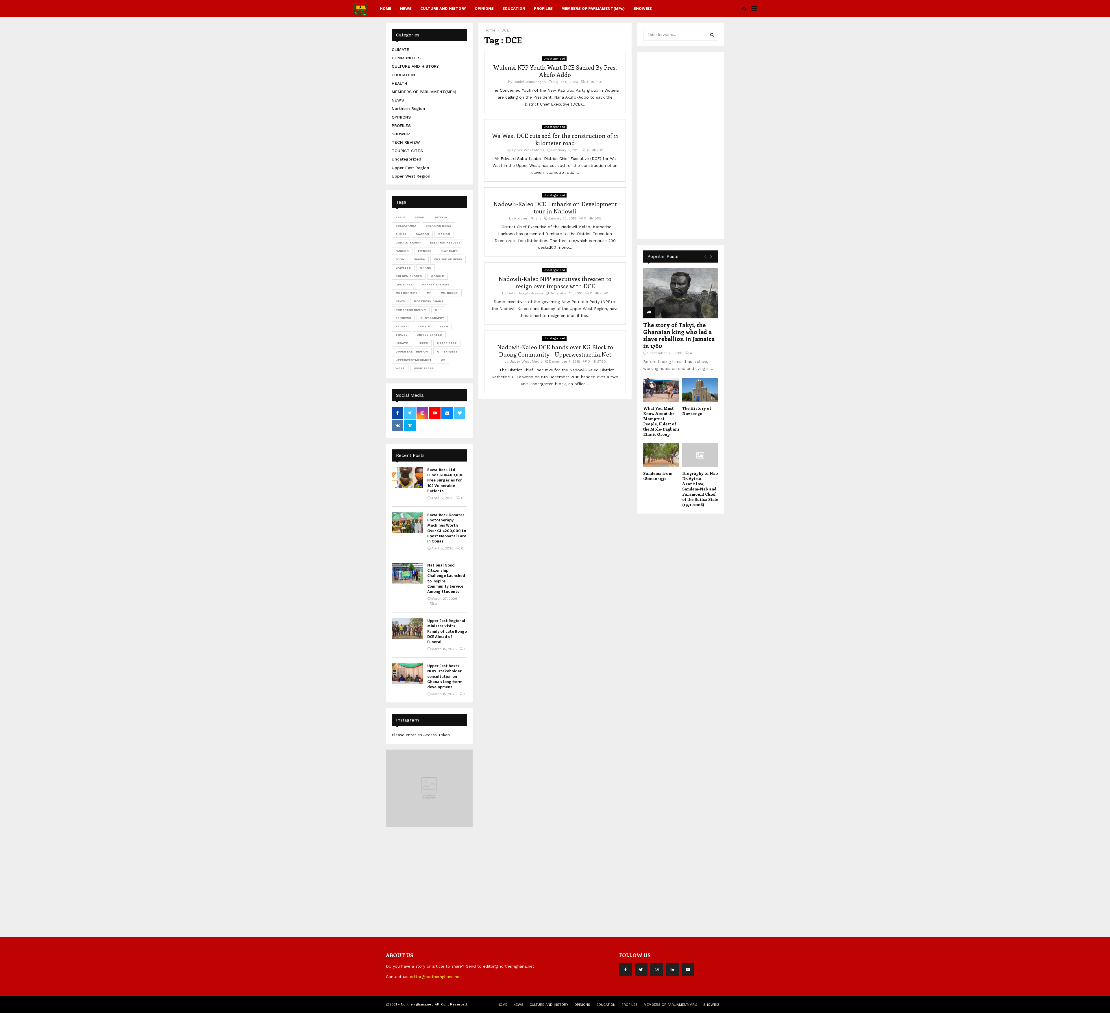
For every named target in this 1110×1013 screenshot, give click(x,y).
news (400, 301)
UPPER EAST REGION (411, 351)
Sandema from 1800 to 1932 (657, 475)
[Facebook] (625, 969)
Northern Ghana (527, 218)
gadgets (403, 267)
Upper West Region (411, 176)
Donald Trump (408, 242)
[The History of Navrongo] (700, 390)
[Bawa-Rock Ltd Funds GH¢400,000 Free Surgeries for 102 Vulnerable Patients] (407, 477)
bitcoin (441, 217)
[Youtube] (688, 969)
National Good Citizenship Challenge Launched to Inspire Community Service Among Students (446, 578)
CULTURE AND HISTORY (443, 8)
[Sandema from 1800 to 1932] (661, 455)
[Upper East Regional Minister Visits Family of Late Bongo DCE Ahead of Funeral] (407, 628)
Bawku (420, 217)
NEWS (406, 8)
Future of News (448, 259)
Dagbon (422, 234)
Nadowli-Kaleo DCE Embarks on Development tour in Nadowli (555, 207)
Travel (401, 334)
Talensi (401, 326)
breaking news (438, 225)
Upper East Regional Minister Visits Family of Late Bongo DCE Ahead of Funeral (447, 631)
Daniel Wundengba (529, 82)
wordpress (424, 368)
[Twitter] (641, 969)
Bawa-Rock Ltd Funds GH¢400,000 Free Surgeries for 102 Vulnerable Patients (445, 480)
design (444, 234)
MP (429, 292)
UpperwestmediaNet (413, 359)
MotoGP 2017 (406, 292)
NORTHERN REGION (410, 309)
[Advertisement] (686, 144)
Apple (400, 217)
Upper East (447, 343)
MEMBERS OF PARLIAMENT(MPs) (593, 8)
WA (443, 359)
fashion (402, 250)
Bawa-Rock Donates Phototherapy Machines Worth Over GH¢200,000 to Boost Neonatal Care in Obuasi (446, 528)
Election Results (445, 242)
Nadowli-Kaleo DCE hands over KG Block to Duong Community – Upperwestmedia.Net (555, 350)
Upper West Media (528, 150)
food (399, 259)
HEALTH (399, 83)
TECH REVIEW (406, 142)
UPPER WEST (447, 351)
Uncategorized (554, 58)
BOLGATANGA (405, 225)
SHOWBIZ (642, 8)
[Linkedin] (672, 969)
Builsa (400, 234)
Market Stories (435, 284)
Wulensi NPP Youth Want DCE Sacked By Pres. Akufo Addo (555, 70)
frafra (419, 259)
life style (403, 284)
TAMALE (424, 326)
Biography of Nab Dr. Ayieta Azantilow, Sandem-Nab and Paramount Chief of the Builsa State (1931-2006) (700, 488)
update (401, 343)
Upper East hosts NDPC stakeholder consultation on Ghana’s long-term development (444, 676)
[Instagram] (656, 969)
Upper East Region (410, 167)
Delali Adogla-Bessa (525, 293)
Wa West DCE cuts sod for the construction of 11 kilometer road (555, 139)
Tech (443, 326)
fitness (424, 250)
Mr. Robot (449, 292)
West (400, 368)
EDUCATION (513, 8)
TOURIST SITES (407, 150)
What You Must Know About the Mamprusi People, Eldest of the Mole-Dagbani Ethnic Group (661, 421)
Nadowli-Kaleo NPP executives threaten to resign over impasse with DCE (555, 282)
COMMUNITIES (406, 58)
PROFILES (543, 8)
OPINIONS (484, 8)
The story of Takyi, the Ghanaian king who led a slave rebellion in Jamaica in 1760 (679, 335)
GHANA (425, 267)
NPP (438, 309)
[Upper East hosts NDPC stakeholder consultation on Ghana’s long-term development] (407, 673)
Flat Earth (450, 250)
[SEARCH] (712, 34)
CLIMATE (400, 49)
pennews (403, 318)
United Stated (429, 334)
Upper (422, 343)
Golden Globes (408, 276)
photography (432, 318)
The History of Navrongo (696, 410)
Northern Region (408, 108)
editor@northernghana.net (435, 976)
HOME (385, 8)
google (437, 276)
